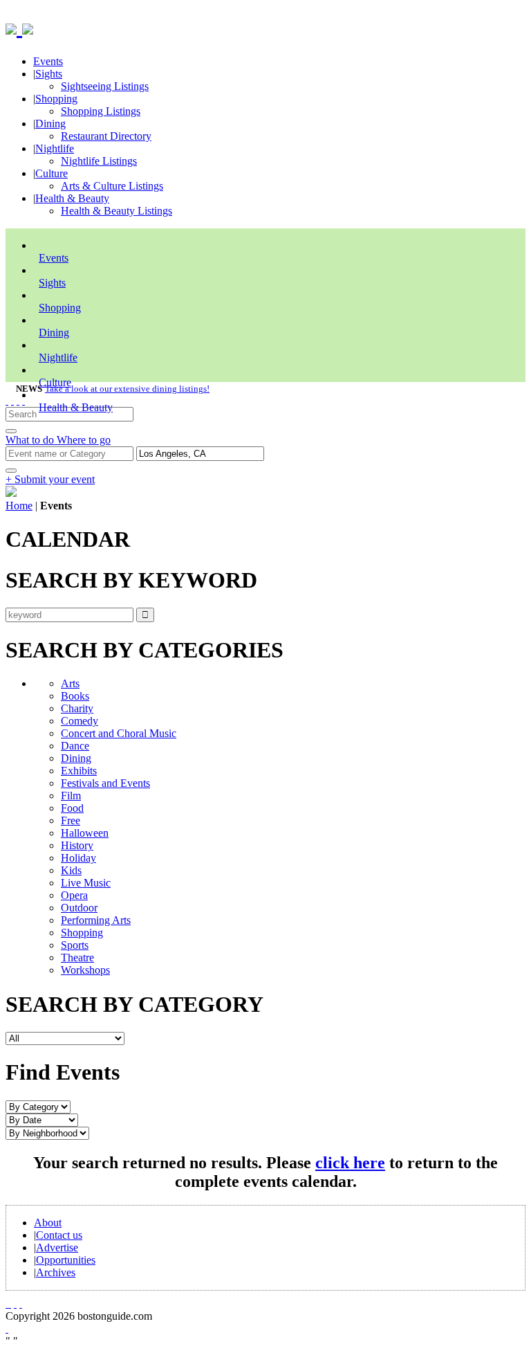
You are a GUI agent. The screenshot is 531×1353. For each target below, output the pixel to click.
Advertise (57, 1247)
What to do (31, 440)
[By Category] (38, 1106)
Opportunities (65, 1260)
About (48, 1222)
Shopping (56, 99)
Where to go (84, 440)
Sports (74, 945)
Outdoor (79, 908)
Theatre (77, 957)
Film (71, 795)
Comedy (79, 721)
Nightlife (54, 148)
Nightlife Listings (99, 161)
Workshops (85, 970)
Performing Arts (96, 920)
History (77, 845)
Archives (55, 1272)
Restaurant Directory (106, 136)
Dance (75, 746)
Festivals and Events (105, 783)
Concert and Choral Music (118, 733)
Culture (51, 173)
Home (19, 505)
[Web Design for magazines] (7, 1328)
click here (350, 1163)
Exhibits (79, 771)
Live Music (86, 883)
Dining (50, 123)
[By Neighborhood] (47, 1132)
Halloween (85, 833)
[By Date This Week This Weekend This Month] (42, 1119)
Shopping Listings (100, 111)
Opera (74, 895)
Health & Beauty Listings (116, 211)
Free (70, 820)
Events (48, 61)
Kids (71, 870)
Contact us (59, 1235)
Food (72, 808)
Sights (48, 74)
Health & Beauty (72, 198)
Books (75, 696)
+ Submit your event (50, 479)
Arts (70, 683)
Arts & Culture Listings (112, 186)
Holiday (78, 858)
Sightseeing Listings (105, 86)
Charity (77, 708)
